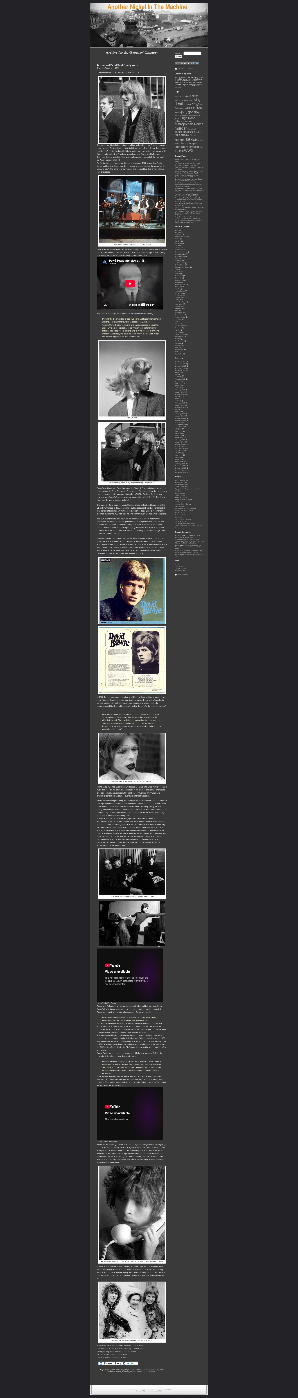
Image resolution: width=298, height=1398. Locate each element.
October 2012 (180, 381)
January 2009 (180, 442)
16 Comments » (150, 1372)
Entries (179, 566)
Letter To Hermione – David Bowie (111, 1357)
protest (198, 132)
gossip (193, 112)
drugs (196, 104)
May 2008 (178, 457)
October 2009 (180, 422)
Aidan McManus (180, 539)
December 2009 (180, 418)
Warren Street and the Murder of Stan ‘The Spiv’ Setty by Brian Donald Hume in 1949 (189, 190)
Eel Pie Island (180, 265)
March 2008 (179, 461)
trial (181, 150)
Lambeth (178, 300)
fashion (191, 108)
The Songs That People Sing (185, 523)
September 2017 (181, 364)
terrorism (194, 146)
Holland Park (179, 280)
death (179, 104)
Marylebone (179, 308)
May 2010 (178, 411)
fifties (199, 107)
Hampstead (179, 276)
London (177, 306)
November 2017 (180, 362)
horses (185, 115)
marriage (188, 121)
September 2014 (181, 370)
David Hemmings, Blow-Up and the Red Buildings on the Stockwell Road (189, 172)
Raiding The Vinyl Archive (184, 510)
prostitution (189, 132)
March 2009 (179, 438)
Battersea (178, 232)
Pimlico (177, 321)
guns (200, 113)
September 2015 (181, 368)
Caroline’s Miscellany (182, 487)
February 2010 (180, 414)
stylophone (111, 1056)
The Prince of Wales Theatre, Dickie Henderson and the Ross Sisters (187, 164)
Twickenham (179, 336)
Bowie (107, 1370)
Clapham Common (181, 252)
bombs (194, 96)
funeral (178, 112)
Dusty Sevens (180, 493)
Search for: (179, 53)
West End (178, 347)
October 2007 (180, 470)
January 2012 (180, 392)
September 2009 (181, 424)
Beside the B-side (181, 482)
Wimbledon (179, 354)
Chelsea (178, 247)
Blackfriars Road (180, 237)
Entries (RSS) (141, 1391)
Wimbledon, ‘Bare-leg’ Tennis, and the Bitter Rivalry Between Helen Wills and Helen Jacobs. (188, 203)
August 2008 (179, 451)
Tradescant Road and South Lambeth (188, 526)
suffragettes (192, 143)
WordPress (168, 1389)
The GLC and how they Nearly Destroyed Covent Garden (189, 551)
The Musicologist (181, 521)
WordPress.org (180, 570)
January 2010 (180, 416)
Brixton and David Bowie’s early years (117, 65)
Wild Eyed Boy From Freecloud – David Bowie (116, 1352)
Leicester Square (181, 302)
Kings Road (187, 118)
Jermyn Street (180, 291)
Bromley (125, 1372)
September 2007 (181, 472)
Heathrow (178, 278)
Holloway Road (180, 284)
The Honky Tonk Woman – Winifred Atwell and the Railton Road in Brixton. (188, 198)
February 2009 (180, 440)
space (151, 1370)
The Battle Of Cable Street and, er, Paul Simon (187, 536)
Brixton (118, 1372)
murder (181, 128)
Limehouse (179, 304)
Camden (178, 245)
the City (177, 330)
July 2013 (178, 375)
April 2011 (178, 401)
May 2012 (178, 385)
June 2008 (178, 455)
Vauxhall (178, 339)
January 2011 (179, 405)
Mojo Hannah (179, 506)
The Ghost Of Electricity (183, 519)
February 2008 (180, 464)
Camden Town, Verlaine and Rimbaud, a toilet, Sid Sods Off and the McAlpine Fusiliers (189, 541)
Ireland (193, 115)
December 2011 (180, 394)
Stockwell (178, 328)
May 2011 (178, 398)
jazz (177, 118)
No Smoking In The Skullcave (185, 508)
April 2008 (178, 459)
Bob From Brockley (181, 484)
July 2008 (178, 453)
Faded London (180, 495)
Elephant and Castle (182, 267)
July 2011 (178, 396)
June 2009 (178, 431)
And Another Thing (181, 480)
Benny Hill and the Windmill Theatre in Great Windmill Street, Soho (188, 221)
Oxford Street (179, 315)
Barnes (177, 230)
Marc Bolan (137, 1370)
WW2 (188, 151)
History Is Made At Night (183, 500)
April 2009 (178, 435)
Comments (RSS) (155, 1391)
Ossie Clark (191, 129)
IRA (189, 115)
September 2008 (181, 448)
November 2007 (180, 468)
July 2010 (178, 409)
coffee (177, 100)
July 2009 (178, 429)
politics (178, 132)
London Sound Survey (183, 504)
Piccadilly (178, 319)
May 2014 (178, 372)
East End (178, 260)
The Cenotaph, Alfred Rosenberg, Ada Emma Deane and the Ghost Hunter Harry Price (188, 213)
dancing (195, 100)
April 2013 (178, 377)
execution (182, 108)
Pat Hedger (179, 535)
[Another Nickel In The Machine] (149, 25)
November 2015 (180, 366)
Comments (180, 568)
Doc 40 (177, 491)
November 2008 (180, 444)
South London (136, 1372)
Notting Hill (178, 313)
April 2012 (178, 388)
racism (179, 134)
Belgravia (178, 234)
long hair (127, 1370)
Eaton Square (180, 263)
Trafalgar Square (181, 334)
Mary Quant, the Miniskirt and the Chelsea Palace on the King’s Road (187, 217)
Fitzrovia (178, 271)
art (176, 96)
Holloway (178, 282)
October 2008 (180, 446)
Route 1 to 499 (180, 513)
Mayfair (177, 310)
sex (189, 139)
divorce (188, 104)
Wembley (178, 345)
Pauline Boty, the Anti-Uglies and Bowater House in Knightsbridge (186, 195)
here (176, 86)
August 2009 (179, 427)
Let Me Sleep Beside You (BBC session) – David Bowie (120, 1349)
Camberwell (179, 243)
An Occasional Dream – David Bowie (112, 1354)
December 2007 (180, 466)
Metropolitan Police (189, 124)
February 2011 (180, 403)
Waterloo (178, 343)
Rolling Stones (189, 135)
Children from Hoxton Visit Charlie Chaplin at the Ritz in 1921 (187, 176)
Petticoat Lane (180, 317)
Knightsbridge (180, 297)
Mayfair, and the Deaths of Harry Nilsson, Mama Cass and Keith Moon (188, 546)
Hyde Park (178, 286)
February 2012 (180, 390)
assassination (183, 96)
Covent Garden (180, 254)
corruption (184, 100)
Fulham (177, 273)
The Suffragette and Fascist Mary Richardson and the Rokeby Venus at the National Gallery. (188, 184)
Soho (184, 143)
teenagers (181, 146)
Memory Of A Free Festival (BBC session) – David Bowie (120, 1346)
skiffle (177, 143)
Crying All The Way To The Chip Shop (188, 489)
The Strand (179, 332)
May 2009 (178, 433)
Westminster (179, 349)
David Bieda (179, 551)
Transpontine (179, 528)
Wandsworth (179, 341)
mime (145, 1370)
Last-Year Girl (179, 502)
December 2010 (180, 407)
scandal (180, 139)
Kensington (179, 293)
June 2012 (178, 383)
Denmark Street (180, 256)
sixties (198, 140)
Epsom (177, 269)
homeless (178, 115)
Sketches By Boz (181, 515)
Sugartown (178, 517)
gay (184, 111)
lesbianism (179, 121)
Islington (178, 289)
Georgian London (181, 497)
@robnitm (178, 87)
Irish (198, 115)
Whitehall (178, 352)
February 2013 (180, 379)
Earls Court (179, 258)
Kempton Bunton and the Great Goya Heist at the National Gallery (188, 180)
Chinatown (178, 250)
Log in (177, 564)
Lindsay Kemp (117, 1370)
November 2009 (180, 420)
